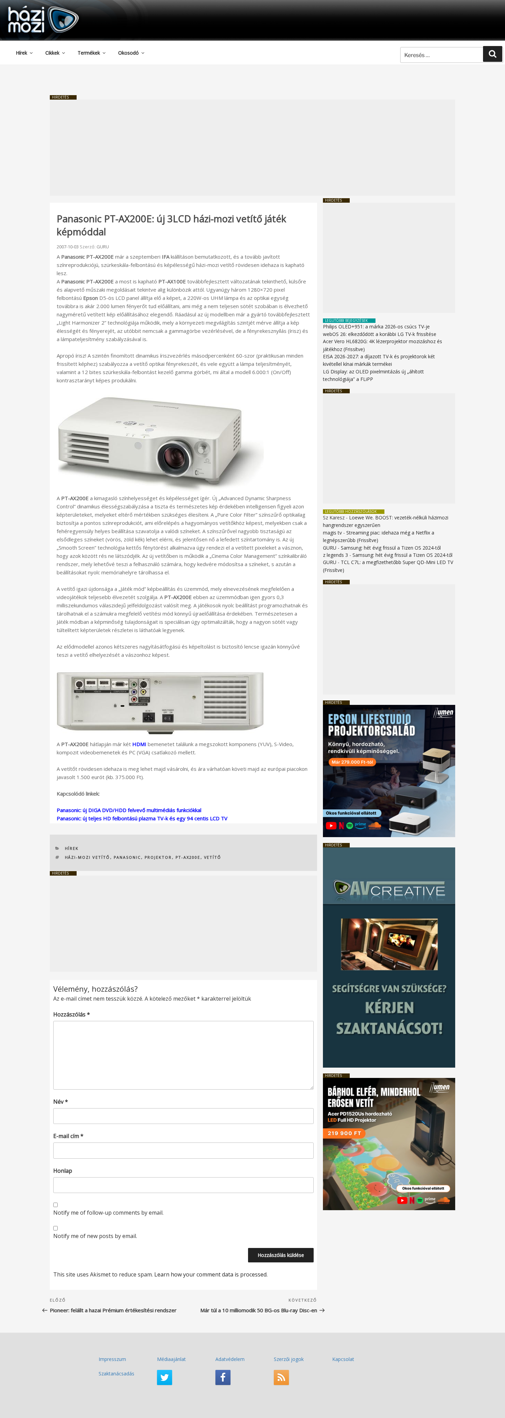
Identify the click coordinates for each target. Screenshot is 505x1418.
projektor (158, 857)
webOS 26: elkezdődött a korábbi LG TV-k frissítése (379, 334)
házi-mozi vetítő (87, 857)
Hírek (21, 52)
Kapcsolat (343, 1359)
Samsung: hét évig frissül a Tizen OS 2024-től (391, 547)
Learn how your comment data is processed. (211, 1274)
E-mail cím (68, 1136)
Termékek (89, 52)
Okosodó (128, 52)
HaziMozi (33, 8)
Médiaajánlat (171, 1359)
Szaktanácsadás (116, 1373)
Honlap (62, 1170)
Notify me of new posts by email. (95, 1236)
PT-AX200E (188, 857)
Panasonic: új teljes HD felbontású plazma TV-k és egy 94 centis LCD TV (142, 818)
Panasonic (127, 857)
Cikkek (52, 52)
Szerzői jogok (289, 1359)
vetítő (213, 857)
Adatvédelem (230, 1359)
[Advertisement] (252, 148)
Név (60, 1101)
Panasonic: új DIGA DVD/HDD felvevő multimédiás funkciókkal (129, 810)
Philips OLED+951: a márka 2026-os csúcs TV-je (376, 326)
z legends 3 (335, 555)
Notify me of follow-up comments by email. (108, 1212)
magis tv (332, 532)
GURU (103, 247)
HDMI (139, 744)
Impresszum (112, 1359)
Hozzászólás (71, 1014)
